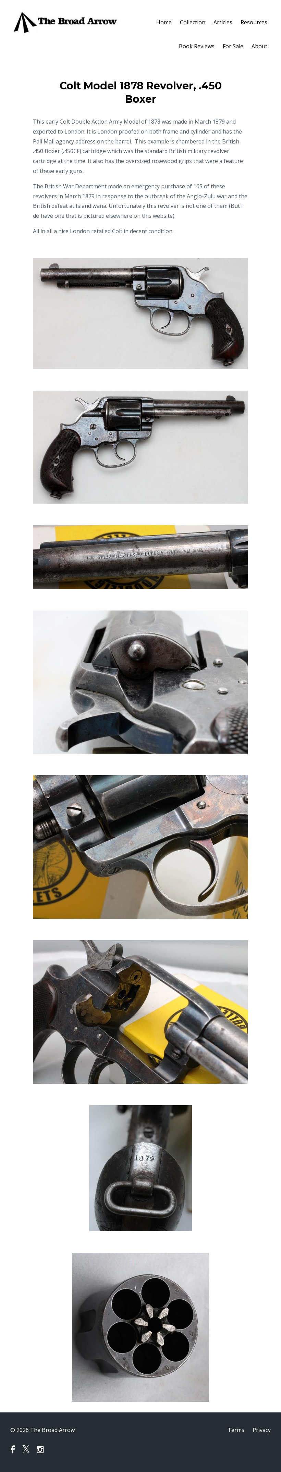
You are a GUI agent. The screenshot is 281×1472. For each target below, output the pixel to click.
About (259, 46)
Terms (236, 1430)
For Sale (233, 46)
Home (164, 22)
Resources (254, 22)
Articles (222, 22)
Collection (192, 22)
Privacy (262, 1430)
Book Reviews (197, 46)
